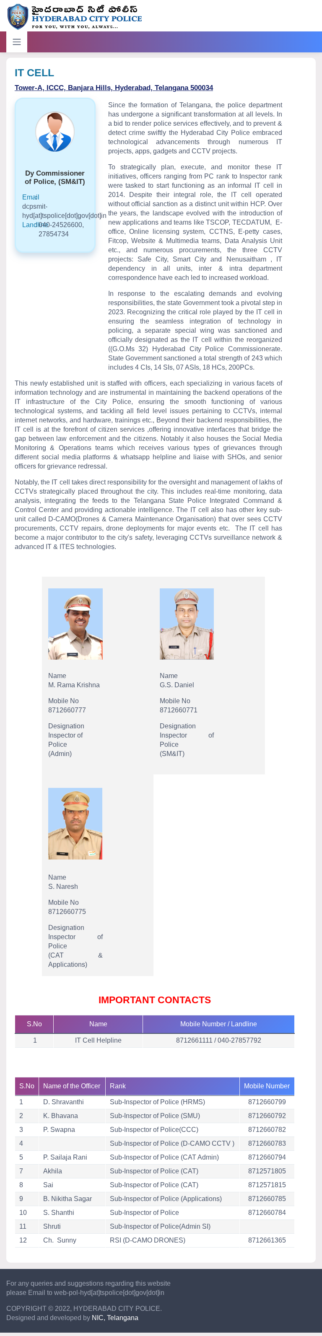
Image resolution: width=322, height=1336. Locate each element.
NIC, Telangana (115, 1317)
